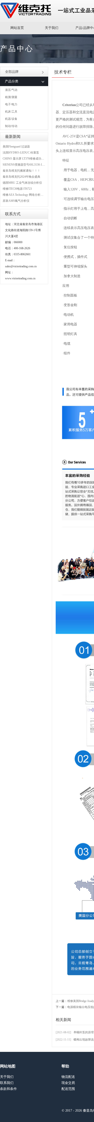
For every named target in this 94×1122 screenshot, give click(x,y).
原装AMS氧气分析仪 (16, 200)
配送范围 (68, 1089)
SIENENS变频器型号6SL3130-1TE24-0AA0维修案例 (35, 164)
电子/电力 (11, 104)
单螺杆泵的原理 (84, 1032)
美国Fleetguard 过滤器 (16, 146)
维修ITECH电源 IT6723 (17, 188)
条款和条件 (8, 1089)
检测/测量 (11, 97)
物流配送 (68, 1077)
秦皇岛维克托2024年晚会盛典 (21, 176)
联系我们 (6, 1083)
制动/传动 (11, 126)
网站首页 (17, 28)
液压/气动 (11, 90)
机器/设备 (11, 119)
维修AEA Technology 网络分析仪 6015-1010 (30, 194)
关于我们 (51, 28)
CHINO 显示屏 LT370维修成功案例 (25, 158)
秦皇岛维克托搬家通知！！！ (21, 170)
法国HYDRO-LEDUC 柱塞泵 (21, 152)
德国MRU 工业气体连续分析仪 (22, 182)
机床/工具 (11, 111)
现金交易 (68, 1083)
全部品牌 (12, 72)
